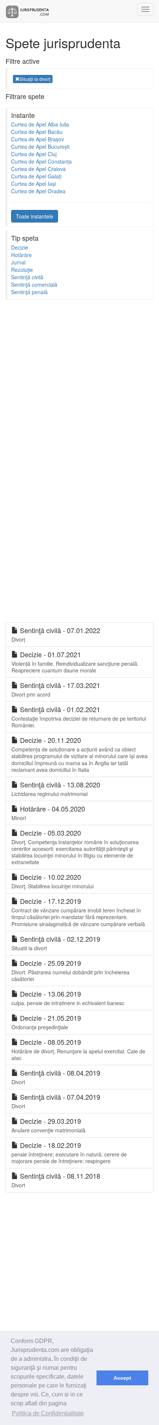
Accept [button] (122, 1378)
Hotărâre (21, 255)
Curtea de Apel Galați (36, 176)
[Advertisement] (79, 383)
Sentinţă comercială (34, 284)
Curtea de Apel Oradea (38, 191)
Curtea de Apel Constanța (41, 161)
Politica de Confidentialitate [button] (48, 1413)
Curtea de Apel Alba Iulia (40, 124)
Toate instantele (34, 216)
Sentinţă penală (29, 292)
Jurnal (18, 262)
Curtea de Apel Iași (33, 183)
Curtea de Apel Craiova (38, 168)
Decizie (19, 247)
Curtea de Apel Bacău (36, 131)
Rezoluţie (22, 269)
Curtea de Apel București (40, 146)
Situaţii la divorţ (35, 79)
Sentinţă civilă (27, 277)
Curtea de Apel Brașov (37, 139)
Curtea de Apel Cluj (34, 154)
